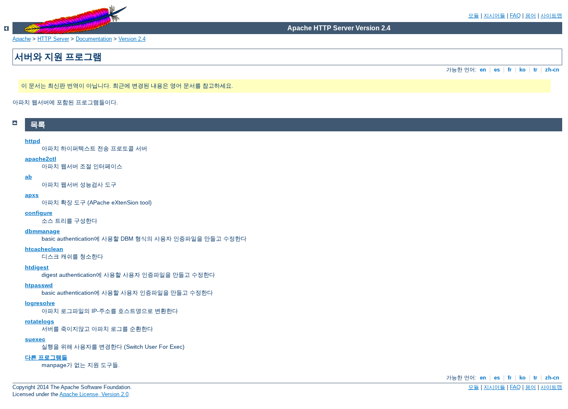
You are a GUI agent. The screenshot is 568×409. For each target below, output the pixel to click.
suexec (35, 339)
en (483, 70)
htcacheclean (44, 249)
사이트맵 (551, 15)
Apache (21, 39)
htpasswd (39, 285)
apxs (32, 195)
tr (535, 70)
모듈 (473, 15)
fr (509, 70)
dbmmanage (42, 231)
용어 (530, 15)
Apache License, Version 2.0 (93, 394)
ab (28, 176)
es (496, 70)
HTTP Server (53, 39)
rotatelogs (39, 321)
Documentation (94, 39)
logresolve (40, 303)
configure (38, 212)
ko (522, 70)
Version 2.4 (132, 39)
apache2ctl (40, 158)
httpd (32, 141)
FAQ (515, 15)
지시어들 (494, 15)
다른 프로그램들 (46, 357)
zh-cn (552, 70)
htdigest (37, 267)
